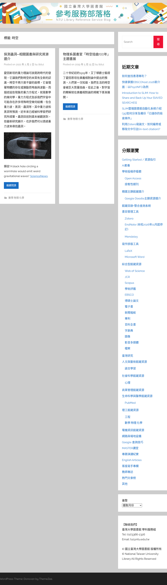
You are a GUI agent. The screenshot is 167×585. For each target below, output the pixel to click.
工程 (127, 417)
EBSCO (129, 294)
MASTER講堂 (130, 448)
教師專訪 (127, 472)
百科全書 (130, 324)
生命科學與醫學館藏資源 (137, 396)
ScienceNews (39, 176)
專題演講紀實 (130, 454)
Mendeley (131, 236)
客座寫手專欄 (130, 466)
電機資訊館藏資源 (133, 430)
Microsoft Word (134, 256)
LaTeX (128, 250)
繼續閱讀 (11, 185)
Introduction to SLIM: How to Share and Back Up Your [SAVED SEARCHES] (142, 97)
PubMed (130, 402)
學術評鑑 (130, 288)
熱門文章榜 (129, 478)
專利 (127, 318)
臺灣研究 (127, 355)
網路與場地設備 (131, 436)
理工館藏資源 (130, 410)
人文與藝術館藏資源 (134, 361)
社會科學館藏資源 (133, 375)
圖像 (127, 336)
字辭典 (129, 330)
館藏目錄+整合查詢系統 (136, 205)
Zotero (129, 218)
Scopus (129, 282)
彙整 (125, 500)
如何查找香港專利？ (134, 76)
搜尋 (158, 42)
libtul (41, 64)
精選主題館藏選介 (133, 191)
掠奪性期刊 (132, 184)
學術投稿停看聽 (131, 171)
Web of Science (135, 271)
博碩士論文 (132, 300)
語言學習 (130, 368)
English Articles (132, 460)
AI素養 (126, 165)
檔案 (127, 348)
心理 (127, 382)
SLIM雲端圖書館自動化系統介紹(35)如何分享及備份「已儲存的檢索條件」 (142, 113)
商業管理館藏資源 (133, 390)
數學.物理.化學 (16, 197)
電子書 (129, 306)
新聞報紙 (130, 312)
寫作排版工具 (130, 244)
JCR (127, 277)
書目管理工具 (130, 211)
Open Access (133, 178)
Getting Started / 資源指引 (139, 159)
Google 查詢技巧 (132, 442)
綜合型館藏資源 (131, 264)
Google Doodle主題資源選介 (143, 198)
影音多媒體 (132, 342)
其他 (125, 483)
